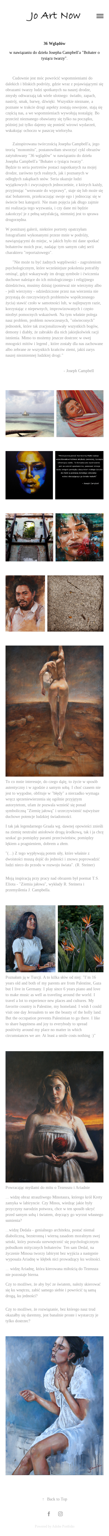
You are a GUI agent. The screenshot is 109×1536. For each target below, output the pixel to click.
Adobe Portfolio (63, 1526)
